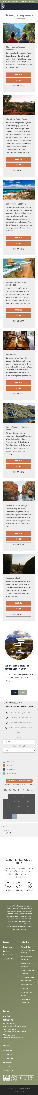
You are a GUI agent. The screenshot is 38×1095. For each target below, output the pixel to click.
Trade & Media (8, 947)
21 (5, 812)
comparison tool (25, 674)
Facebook (9, 1054)
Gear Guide (24, 989)
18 (23, 806)
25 (23, 812)
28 (5, 817)
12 (28, 801)
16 (14, 806)
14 (5, 806)
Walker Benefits (26, 985)
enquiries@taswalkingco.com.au (14, 833)
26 (28, 812)
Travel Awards (8, 955)
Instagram (9, 1058)
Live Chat (6, 1016)
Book (14, 692)
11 (23, 801)
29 (10, 817)
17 (19, 806)
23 (14, 812)
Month (19, 737)
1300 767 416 (8, 830)
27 (32, 812)
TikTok (7, 1066)
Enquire (18, 80)
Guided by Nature (9, 959)
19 (28, 806)
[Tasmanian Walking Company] (4, 6)
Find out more (18, 86)
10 (19, 801)
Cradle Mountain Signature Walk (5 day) (20, 730)
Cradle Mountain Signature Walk (20, 713)
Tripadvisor (9, 1050)
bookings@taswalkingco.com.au (14, 1032)
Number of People (19, 746)
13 (32, 801)
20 (32, 806)
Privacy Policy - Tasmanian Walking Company (27, 950)
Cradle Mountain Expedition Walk (20, 723)
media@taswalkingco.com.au (13, 1037)
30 (14, 817)
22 (10, 812)
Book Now (18, 75)
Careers (6, 951)
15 (10, 806)
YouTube (8, 1062)
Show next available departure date (19, 781)
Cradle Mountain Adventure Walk (20, 718)
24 (19, 812)
